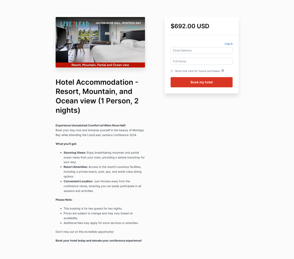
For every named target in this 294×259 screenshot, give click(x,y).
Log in (229, 43)
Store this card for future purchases (199, 70)
